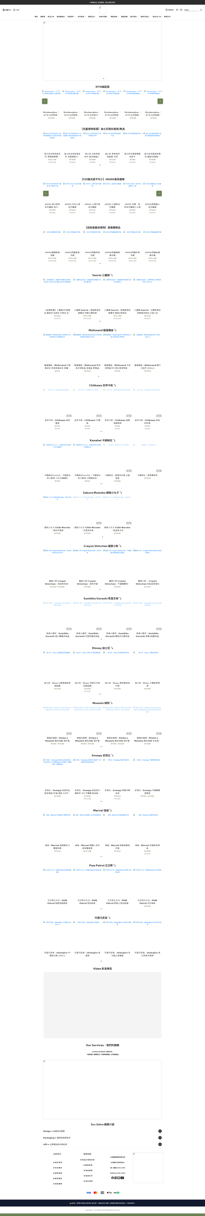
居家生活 (91, 16)
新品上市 (51, 16)
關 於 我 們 (58, 1162)
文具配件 (70, 16)
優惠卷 (42, 16)
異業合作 (167, 16)
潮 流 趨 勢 (58, 1184)
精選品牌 (114, 16)
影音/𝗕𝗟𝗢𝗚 (157, 16)
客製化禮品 (145, 16)
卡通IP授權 (103, 16)
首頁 (36, 16)
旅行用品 (133, 16)
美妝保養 (124, 16)
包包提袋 (81, 16)
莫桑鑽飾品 (61, 16)
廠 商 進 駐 (58, 1178)
